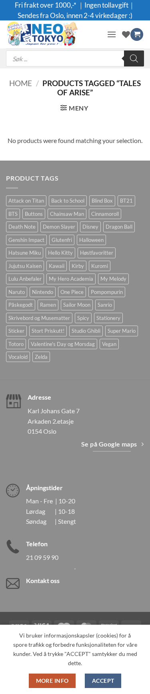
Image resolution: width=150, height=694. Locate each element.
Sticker (16, 331)
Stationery (108, 318)
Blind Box (102, 200)
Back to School (67, 200)
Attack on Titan (26, 200)
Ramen (48, 305)
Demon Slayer (59, 226)
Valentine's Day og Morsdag (63, 344)
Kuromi (99, 266)
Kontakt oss (43, 580)
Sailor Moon (76, 305)
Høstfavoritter (96, 252)
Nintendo (42, 292)
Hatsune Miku (24, 252)
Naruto (16, 292)
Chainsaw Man (67, 214)
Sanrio (105, 305)
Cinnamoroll (105, 214)
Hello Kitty (60, 252)
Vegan (109, 344)
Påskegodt (20, 305)
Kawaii (56, 266)
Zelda (41, 357)
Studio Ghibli (86, 331)
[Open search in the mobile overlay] (75, 58)
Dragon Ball (119, 226)
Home (20, 83)
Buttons (34, 214)
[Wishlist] (126, 34)
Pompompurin (107, 292)
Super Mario (122, 331)
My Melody (113, 279)
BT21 (126, 200)
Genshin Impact (26, 240)
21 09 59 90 (42, 557)
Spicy (83, 318)
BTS (13, 214)
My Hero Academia (71, 279)
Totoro (16, 344)
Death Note (22, 226)
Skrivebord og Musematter (39, 318)
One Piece (72, 292)
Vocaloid (18, 357)
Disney (90, 226)
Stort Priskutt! (48, 331)
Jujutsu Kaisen (25, 266)
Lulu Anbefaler (25, 279)
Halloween (91, 240)
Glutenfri (62, 240)
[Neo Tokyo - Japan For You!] (53, 34)
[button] (111, 34)
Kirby (78, 266)
